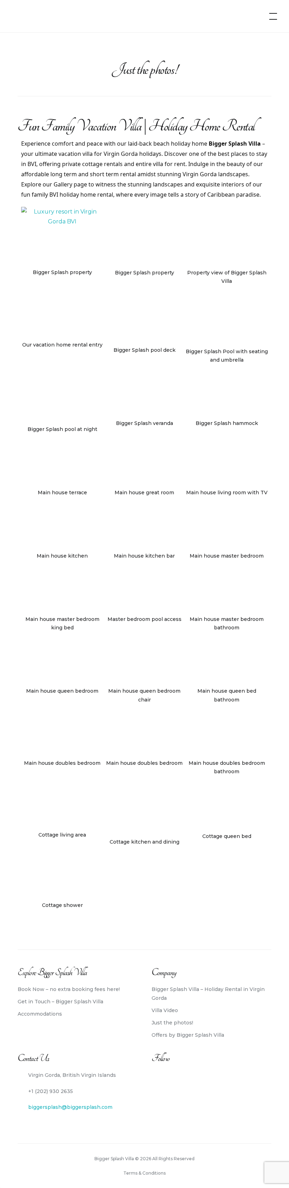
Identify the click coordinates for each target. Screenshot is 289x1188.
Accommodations (40, 1014)
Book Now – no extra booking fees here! (69, 989)
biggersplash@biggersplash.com (70, 1107)
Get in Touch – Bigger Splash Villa (60, 1001)
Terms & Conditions (144, 1173)
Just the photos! (172, 1022)
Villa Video (165, 1010)
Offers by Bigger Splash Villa (188, 1035)
